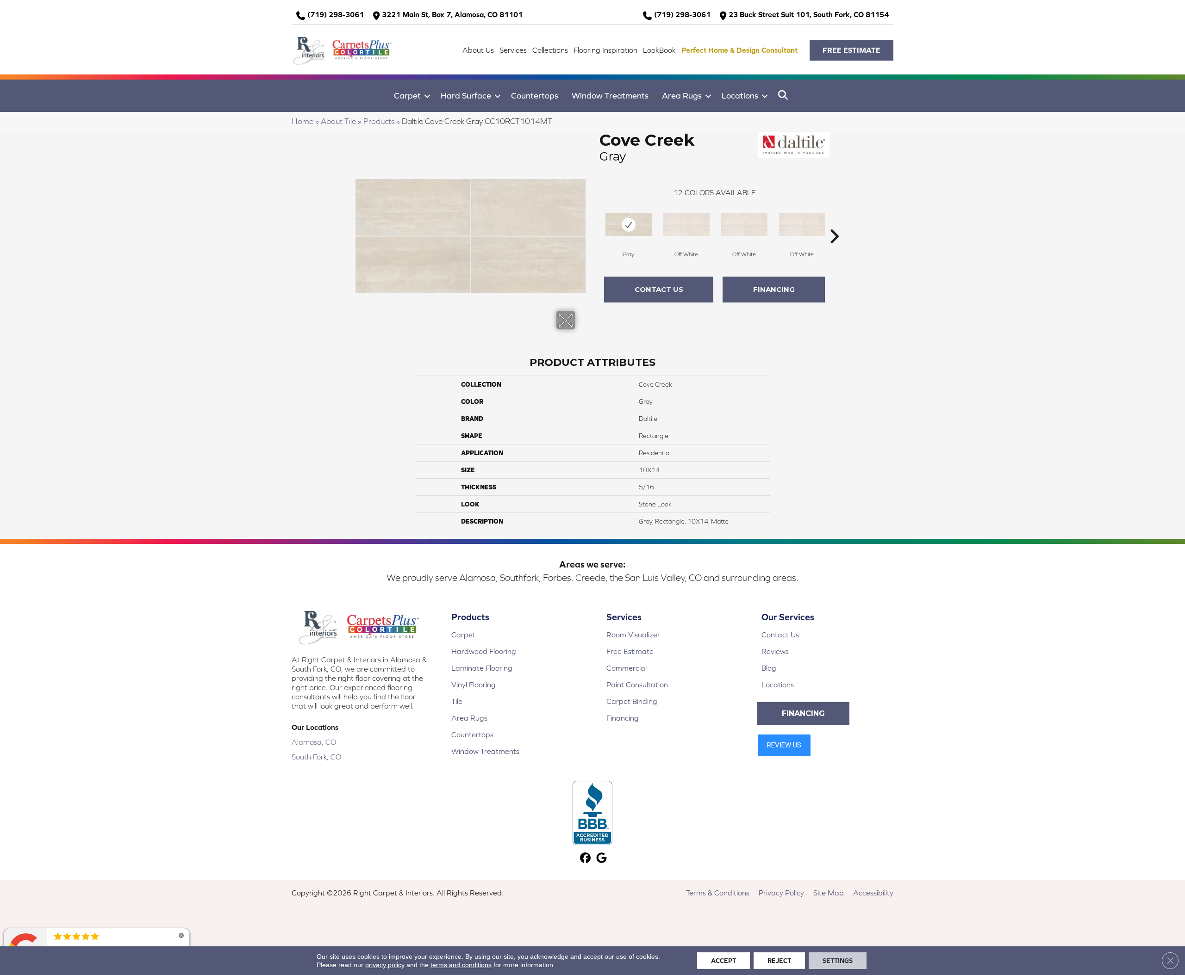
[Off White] (686, 224)
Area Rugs (682, 95)
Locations (740, 95)
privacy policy (385, 965)
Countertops (534, 95)
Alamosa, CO (314, 742)
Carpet (407, 95)
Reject (779, 960)
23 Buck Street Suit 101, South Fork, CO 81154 (809, 14)
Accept (723, 960)
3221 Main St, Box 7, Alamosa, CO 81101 (452, 14)
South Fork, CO (316, 757)
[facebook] (585, 858)
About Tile (338, 121)
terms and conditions (461, 965)
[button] (851, 50)
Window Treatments (610, 95)
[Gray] (628, 224)
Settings (838, 960)
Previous (595, 222)
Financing (774, 289)
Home (302, 121)
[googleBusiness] (601, 858)
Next (834, 222)
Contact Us (659, 289)
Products (378, 121)
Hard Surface (466, 95)
